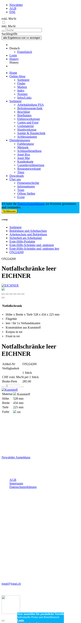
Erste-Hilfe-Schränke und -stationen (31, 245)
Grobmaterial (25, 126)
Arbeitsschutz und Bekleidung (28, 234)
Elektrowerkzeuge (28, 119)
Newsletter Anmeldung (16, 457)
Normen (22, 94)
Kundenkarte (25, 161)
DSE (12, 12)
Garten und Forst (27, 122)
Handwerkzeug (26, 129)
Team (20, 190)
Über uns (15, 179)
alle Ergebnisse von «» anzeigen (21, 37)
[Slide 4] (18, 294)
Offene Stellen (26, 193)
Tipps (20, 172)
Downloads (16, 175)
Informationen (26, 186)
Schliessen (9, 211)
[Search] (3, 31)
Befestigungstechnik (29, 108)
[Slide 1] (7, 294)
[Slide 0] (3, 294)
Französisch (24, 51)
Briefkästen (24, 115)
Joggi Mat (23, 158)
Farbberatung (25, 143)
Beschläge (23, 111)
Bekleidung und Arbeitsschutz (28, 230)
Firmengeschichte (28, 183)
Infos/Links (24, 97)
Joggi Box (23, 154)
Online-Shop (17, 76)
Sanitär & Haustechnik (31, 133)
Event (21, 197)
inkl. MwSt (9, 26)
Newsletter (16, 5)
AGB (12, 8)
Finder (21, 83)
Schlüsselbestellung (29, 151)
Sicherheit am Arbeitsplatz (25, 238)
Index (20, 90)
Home (13, 72)
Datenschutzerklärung (31, 203)
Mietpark (23, 147)
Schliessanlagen (27, 136)
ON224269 (16, 252)
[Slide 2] (11, 294)
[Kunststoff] (40, 390)
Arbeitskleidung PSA (30, 104)
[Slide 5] (22, 294)
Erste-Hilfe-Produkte (22, 241)
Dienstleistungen (19, 140)
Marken (22, 87)
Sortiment (23, 80)
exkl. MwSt (9, 18)
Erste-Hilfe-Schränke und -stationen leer (34, 248)
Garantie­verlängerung (30, 165)
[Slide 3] (15, 294)
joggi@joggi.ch (11, 583)
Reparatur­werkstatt (29, 168)
